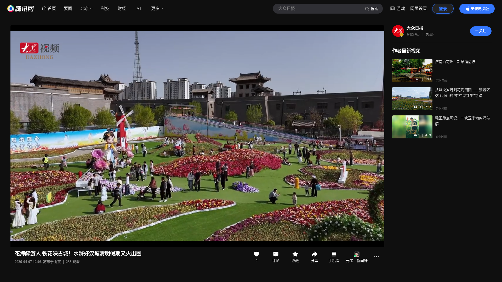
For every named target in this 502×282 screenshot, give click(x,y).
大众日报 (415, 28)
